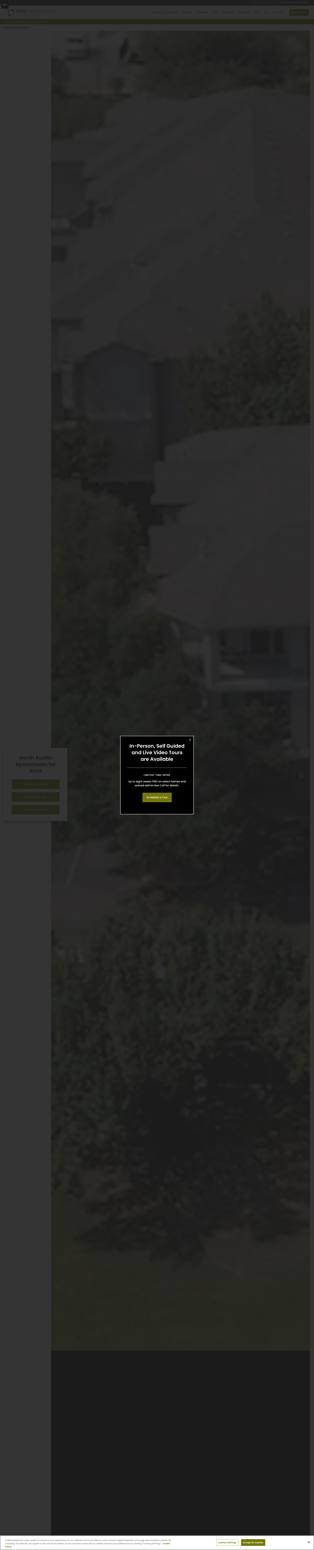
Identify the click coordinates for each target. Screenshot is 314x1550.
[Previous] (5, 775)
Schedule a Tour (157, 797)
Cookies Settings (227, 1542)
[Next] (308, 775)
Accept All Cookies (253, 1542)
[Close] (308, 1542)
